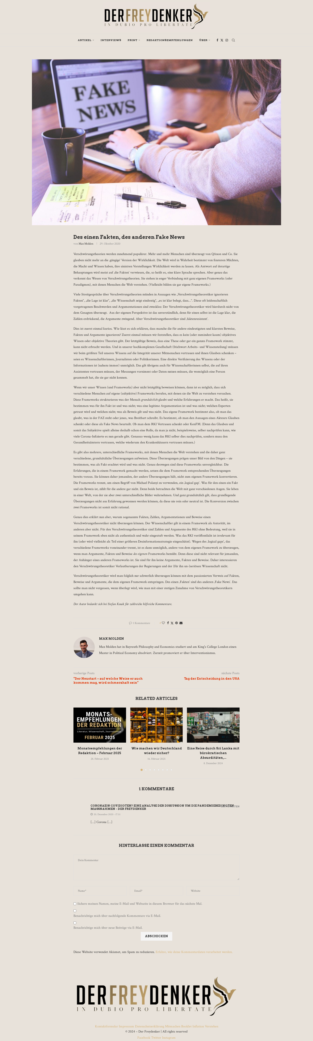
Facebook (144, 1037)
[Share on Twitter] (172, 623)
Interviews (111, 40)
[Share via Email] (180, 623)
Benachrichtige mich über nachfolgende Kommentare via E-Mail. (117, 916)
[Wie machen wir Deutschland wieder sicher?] (156, 725)
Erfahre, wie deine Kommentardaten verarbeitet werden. (194, 952)
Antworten (230, 806)
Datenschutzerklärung (149, 1026)
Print (132, 40)
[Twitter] (221, 40)
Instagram (168, 1037)
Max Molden (86, 244)
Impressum (126, 1026)
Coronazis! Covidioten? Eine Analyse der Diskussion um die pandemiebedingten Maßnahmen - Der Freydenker (162, 807)
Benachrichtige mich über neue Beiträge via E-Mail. (108, 928)
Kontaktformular (107, 1026)
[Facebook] (217, 40)
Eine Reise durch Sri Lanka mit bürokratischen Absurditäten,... (213, 753)
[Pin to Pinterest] (176, 623)
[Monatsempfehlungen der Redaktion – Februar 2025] (99, 725)
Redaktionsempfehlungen (169, 40)
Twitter (156, 1037)
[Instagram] (226, 40)
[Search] (233, 40)
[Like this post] (163, 623)
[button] (79, 739)
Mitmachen (172, 1026)
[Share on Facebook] (168, 623)
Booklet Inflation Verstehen (199, 1026)
